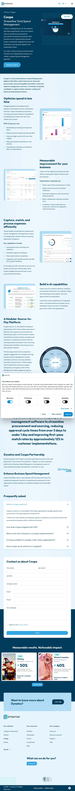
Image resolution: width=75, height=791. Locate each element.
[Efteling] (19, 667)
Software (7, 12)
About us (53, 731)
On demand (31, 742)
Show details (65, 408)
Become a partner (56, 735)
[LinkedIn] (69, 788)
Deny (44, 414)
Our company (55, 726)
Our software (8, 726)
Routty (6, 742)
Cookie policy (49, 788)
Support (52, 739)
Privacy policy (38, 788)
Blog (28, 746)
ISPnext (6, 735)
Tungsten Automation (11, 731)
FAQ (51, 742)
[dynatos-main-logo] (7, 3)
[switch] (28, 401)
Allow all (68, 414)
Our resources (32, 726)
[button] (59, 3)
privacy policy (22, 625)
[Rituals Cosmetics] (56, 667)
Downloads (30, 735)
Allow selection (56, 414)
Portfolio (29, 731)
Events (29, 739)
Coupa (6, 739)
